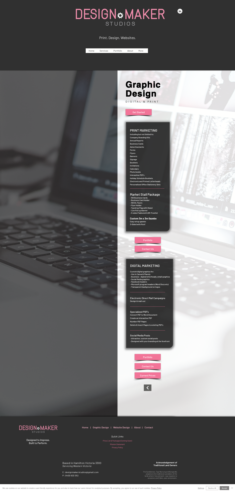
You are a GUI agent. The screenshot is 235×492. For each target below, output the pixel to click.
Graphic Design (101, 427)
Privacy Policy (156, 488)
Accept (224, 488)
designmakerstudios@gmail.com (82, 472)
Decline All (212, 488)
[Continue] (147, 387)
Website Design (121, 427)
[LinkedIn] (179, 11)
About (137, 427)
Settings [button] (201, 488)
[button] (104, 50)
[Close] (232, 488)
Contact (149, 427)
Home (85, 427)
